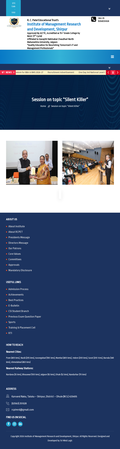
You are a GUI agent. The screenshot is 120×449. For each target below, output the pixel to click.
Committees (14, 259)
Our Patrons (14, 248)
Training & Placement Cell (21, 327)
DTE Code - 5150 (13, 8)
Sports (11, 322)
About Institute (16, 226)
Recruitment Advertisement (56, 72)
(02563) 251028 (19, 403)
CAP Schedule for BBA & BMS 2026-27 (21, 72)
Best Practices (15, 300)
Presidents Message (19, 237)
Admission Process (18, 289)
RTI (10, 333)
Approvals (13, 264)
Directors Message (18, 242)
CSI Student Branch (18, 311)
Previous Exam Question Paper (24, 316)
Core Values (14, 253)
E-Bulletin (13, 305)
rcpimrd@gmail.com (23, 409)
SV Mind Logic (66, 440)
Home (43, 106)
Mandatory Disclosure (20, 270)
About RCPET (15, 231)
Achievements (16, 294)
